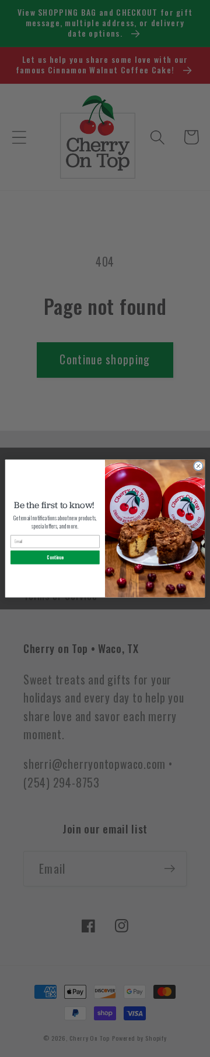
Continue (55, 557)
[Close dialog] (198, 466)
